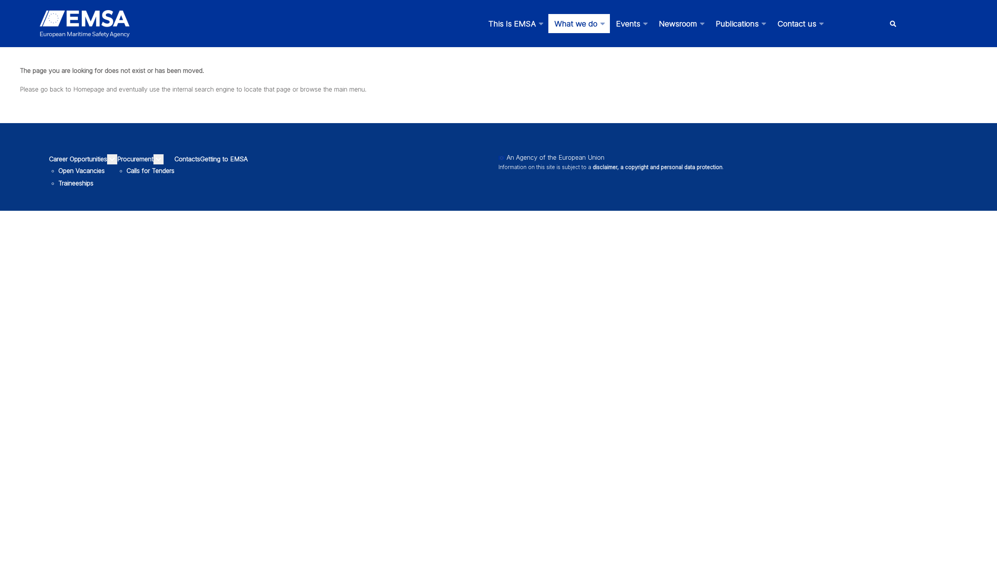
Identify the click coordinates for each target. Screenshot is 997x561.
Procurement (135, 159)
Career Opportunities (78, 159)
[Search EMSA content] (892, 23)
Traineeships (75, 183)
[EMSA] (84, 23)
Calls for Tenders (150, 171)
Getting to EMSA (224, 159)
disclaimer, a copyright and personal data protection (657, 167)
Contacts (187, 159)
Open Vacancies (81, 171)
